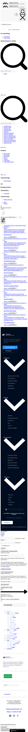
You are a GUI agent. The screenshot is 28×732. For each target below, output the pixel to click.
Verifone (7, 729)
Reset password (4, 584)
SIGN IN (3, 548)
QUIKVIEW (12, 237)
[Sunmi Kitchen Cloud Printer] (15, 240)
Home (10, 29)
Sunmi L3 (15, 729)
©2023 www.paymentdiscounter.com (19, 526)
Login (2, 572)
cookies (11, 526)
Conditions (4, 526)
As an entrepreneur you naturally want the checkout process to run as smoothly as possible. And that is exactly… (15, 319)
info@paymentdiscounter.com (14, 709)
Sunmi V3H (21, 729)
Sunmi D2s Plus (8, 234)
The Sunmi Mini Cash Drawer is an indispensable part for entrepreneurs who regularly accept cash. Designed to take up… (15, 307)
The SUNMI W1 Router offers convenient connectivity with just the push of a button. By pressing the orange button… (15, 257)
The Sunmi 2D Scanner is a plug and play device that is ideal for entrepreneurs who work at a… (15, 295)
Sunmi (5, 228)
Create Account (4, 551)
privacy (7, 526)
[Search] (4, 686)
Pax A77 (9, 730)
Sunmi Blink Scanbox (9, 322)
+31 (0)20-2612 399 (16, 711)
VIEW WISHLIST (14, 599)
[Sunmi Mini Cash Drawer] (15, 303)
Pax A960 (3, 730)
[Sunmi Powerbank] (14, 265)
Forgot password (13, 551)
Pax (11, 729)
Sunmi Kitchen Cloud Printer (11, 248)
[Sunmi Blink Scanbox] (15, 314)
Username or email (5, 581)
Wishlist (3, 534)
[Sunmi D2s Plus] (15, 227)
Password (18, 542)
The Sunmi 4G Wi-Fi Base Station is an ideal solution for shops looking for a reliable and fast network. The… (15, 282)
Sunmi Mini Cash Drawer (10, 311)
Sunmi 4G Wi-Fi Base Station (11, 286)
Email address (4, 555)
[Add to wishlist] (16, 237)
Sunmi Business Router (10, 261)
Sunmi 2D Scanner (8, 299)
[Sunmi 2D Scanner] (15, 291)
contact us (6, 666)
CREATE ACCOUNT (5, 569)
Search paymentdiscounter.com (8, 724)
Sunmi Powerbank (8, 272)
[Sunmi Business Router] (15, 253)
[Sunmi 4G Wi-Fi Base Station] (15, 278)
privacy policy (6, 566)
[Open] (15, 14)
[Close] (1, 601)
